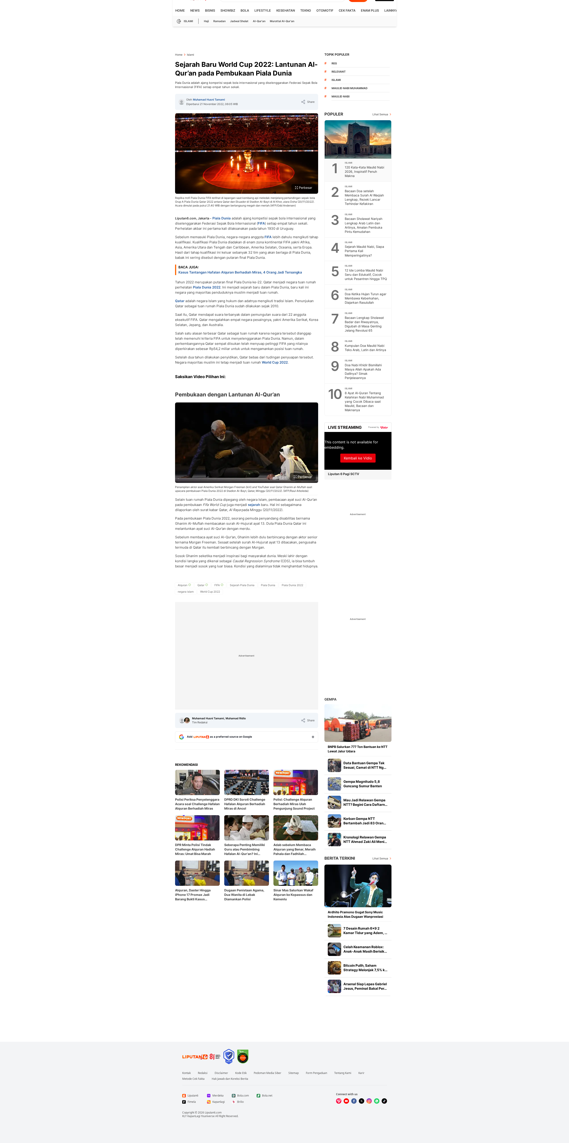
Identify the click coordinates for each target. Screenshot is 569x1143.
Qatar (179, 301)
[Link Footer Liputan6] (201, 1056)
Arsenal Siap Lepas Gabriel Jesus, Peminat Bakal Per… (365, 986)
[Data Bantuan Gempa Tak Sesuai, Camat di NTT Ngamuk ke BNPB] (334, 765)
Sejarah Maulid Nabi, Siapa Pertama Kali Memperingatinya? (364, 251)
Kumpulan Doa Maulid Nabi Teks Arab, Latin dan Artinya (365, 348)
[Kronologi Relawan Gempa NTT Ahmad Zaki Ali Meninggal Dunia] (334, 839)
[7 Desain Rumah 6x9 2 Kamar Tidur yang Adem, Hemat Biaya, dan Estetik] (334, 930)
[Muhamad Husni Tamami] (181, 102)
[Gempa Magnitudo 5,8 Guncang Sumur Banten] (334, 784)
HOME (180, 10)
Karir (361, 1073)
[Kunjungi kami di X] (361, 1101)
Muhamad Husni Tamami (209, 99)
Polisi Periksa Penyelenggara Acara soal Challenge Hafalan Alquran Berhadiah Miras (197, 804)
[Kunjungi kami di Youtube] (346, 1101)
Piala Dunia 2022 (206, 287)
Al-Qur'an (259, 21)
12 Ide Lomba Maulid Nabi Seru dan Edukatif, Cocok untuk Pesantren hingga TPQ (366, 274)
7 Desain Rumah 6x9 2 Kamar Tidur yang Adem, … (365, 930)
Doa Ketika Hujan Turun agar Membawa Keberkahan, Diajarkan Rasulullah (365, 298)
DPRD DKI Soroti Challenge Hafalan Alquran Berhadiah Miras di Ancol (244, 804)
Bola (245, 10)
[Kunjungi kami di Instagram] (369, 1101)
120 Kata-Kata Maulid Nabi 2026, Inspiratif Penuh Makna (364, 171)
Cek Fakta (347, 10)
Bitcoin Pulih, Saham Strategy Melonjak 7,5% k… (365, 967)
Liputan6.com (213, 1112)
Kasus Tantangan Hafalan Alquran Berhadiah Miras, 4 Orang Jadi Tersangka (240, 272)
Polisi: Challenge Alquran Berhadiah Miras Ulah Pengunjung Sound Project (294, 804)
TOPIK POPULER (336, 54)
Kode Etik (241, 1073)
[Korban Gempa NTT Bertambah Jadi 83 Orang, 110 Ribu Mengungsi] (334, 821)
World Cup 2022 (275, 362)
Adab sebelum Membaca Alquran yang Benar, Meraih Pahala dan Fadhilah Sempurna (294, 849)
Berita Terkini (339, 858)
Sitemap (293, 1073)
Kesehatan (285, 10)
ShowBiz (227, 10)
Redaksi (202, 1073)
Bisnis (210, 10)
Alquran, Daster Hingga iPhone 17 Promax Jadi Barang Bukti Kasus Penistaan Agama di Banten (196, 894)
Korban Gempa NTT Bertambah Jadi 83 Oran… (364, 821)
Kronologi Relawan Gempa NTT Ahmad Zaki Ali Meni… (365, 839)
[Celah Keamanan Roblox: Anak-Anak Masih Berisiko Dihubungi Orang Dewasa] (334, 949)
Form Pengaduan (316, 1073)
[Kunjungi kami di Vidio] (338, 1101)
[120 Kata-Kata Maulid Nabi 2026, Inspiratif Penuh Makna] (358, 139)
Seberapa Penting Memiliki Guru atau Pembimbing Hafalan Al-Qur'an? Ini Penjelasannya (244, 849)
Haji (206, 21)
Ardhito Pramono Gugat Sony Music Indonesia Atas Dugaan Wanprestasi (355, 914)
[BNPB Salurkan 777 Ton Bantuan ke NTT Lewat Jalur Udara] (357, 723)
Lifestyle (262, 10)
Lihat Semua (380, 114)
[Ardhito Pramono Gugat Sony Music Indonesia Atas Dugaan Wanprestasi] (357, 886)
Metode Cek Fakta (193, 1079)
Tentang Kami (342, 1073)
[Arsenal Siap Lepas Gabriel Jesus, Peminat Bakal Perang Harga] (334, 986)
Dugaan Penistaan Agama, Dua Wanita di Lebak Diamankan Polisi (244, 894)
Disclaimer (221, 1073)
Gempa (330, 699)
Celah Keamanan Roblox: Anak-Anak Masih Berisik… (365, 949)
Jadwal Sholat (239, 21)
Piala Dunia (221, 218)
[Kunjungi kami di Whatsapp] (376, 1101)
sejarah (254, 505)
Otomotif (324, 10)
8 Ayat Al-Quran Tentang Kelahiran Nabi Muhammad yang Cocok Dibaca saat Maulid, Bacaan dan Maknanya (364, 401)
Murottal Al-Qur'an (282, 21)
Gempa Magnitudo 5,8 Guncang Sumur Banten (362, 783)
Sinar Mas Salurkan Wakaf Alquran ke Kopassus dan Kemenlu (293, 894)
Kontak (186, 1073)
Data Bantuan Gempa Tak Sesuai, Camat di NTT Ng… (364, 765)
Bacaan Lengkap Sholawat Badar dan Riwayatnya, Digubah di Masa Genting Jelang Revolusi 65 (364, 324)
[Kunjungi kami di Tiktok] (384, 1101)
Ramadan (219, 21)
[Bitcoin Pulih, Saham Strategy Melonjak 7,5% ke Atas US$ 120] (334, 968)
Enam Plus (370, 10)
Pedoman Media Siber (267, 1073)
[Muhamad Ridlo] (187, 720)
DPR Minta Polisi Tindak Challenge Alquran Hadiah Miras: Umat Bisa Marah (195, 849)
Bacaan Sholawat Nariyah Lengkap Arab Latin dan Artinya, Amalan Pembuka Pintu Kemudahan (363, 225)
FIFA (261, 223)
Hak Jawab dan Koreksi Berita (230, 1079)
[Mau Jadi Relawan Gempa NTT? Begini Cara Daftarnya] (334, 802)
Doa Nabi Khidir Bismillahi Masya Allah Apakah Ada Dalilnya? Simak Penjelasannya (363, 371)
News (195, 10)
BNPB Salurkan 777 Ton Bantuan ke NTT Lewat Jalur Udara (357, 749)
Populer (333, 114)
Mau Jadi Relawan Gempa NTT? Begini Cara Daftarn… (365, 802)
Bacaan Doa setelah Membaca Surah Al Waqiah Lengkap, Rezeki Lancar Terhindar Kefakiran (364, 197)
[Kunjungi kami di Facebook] (354, 1101)
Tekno (305, 10)
